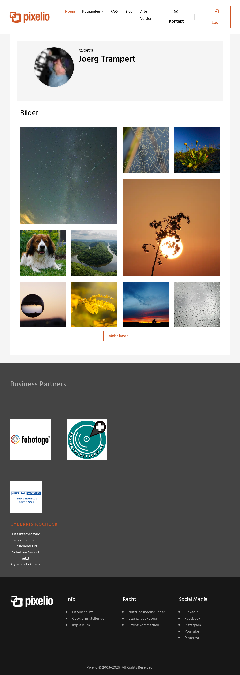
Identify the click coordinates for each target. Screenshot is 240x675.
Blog (129, 11)
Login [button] (217, 22)
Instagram (193, 625)
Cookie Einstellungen (89, 618)
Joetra (42, 136)
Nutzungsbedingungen (147, 612)
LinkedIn (192, 612)
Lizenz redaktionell (143, 618)
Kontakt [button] (176, 21)
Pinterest (192, 638)
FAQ (114, 11)
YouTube (192, 631)
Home (70, 11)
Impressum (81, 625)
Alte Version (146, 15)
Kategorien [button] (91, 11)
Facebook (192, 618)
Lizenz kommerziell (143, 625)
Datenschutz (82, 612)
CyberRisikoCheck (34, 524)
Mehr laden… (120, 336)
